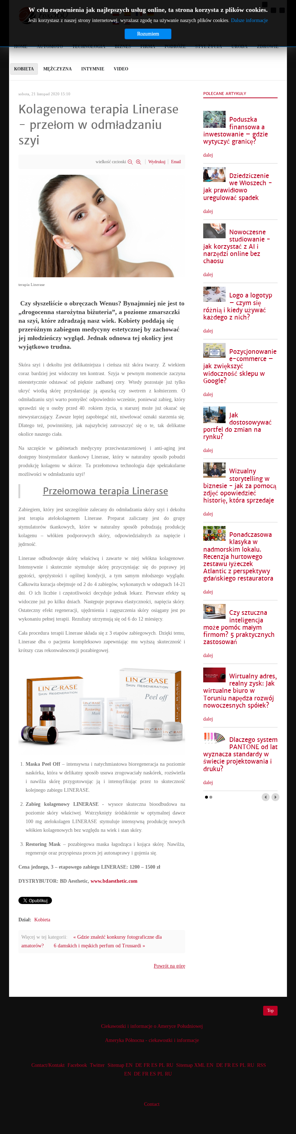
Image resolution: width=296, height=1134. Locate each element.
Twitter (97, 1065)
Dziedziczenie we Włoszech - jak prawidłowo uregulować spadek (237, 186)
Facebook (77, 1065)
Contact (152, 1104)
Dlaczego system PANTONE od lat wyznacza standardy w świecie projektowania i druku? (240, 754)
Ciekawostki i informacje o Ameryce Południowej (152, 1026)
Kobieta (42, 919)
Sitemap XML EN (194, 1065)
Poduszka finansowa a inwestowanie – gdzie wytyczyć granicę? (235, 130)
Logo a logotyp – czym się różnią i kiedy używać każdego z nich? (237, 306)
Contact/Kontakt (47, 1065)
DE (138, 1065)
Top (270, 1010)
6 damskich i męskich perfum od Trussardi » (99, 945)
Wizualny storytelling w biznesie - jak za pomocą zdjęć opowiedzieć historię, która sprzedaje (239, 486)
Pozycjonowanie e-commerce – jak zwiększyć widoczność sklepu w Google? (240, 366)
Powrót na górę (169, 966)
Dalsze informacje (249, 20)
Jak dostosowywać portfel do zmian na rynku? (237, 426)
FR (147, 1065)
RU (169, 1065)
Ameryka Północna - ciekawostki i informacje (152, 1040)
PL (162, 1065)
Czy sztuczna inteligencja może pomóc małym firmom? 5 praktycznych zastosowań (239, 627)
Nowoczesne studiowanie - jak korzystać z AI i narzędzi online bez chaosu (236, 247)
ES (154, 1065)
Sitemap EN (121, 1065)
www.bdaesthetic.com (114, 881)
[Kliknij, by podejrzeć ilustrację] (101, 225)
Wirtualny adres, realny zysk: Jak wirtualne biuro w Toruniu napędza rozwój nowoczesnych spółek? (240, 691)
